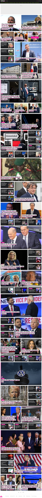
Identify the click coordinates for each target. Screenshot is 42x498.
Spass (20, 2)
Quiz (30, 2)
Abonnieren (35, 37)
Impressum (20, 496)
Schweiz (2, 2)
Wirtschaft (11, 2)
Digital (22, 2)
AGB (24, 496)
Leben (17, 2)
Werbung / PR (12, 496)
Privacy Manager (34, 496)
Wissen (25, 2)
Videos (33, 2)
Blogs (28, 2)
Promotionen (37, 2)
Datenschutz (28, 496)
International (6, 2)
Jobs (16, 496)
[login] (1, 497)
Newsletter (7, 496)
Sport (14, 2)
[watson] (3, 1)
